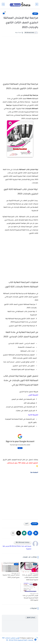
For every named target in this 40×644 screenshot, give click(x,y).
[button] (29, 533)
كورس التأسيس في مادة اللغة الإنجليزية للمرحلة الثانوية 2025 (30, 598)
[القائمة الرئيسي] (36, 4)
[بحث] (3, 4)
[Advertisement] (20, 61)
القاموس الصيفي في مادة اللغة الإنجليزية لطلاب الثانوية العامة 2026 (30, 577)
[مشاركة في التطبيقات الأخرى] (13, 533)
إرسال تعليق (31, 617)
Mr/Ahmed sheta (29, 32)
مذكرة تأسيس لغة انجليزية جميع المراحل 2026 (11, 576)
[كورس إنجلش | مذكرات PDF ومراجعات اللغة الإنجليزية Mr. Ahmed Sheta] (20, 4)
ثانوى (35, 13)
